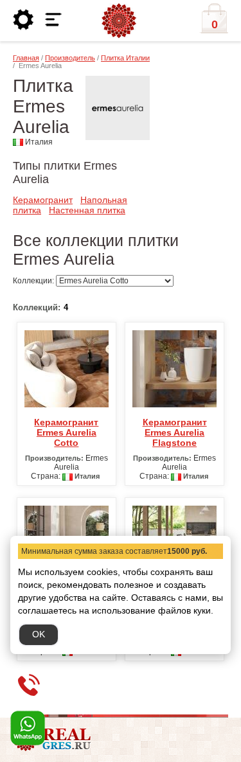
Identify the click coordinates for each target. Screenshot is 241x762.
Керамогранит (43, 200)
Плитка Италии (125, 58)
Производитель (70, 58)
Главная (26, 58)
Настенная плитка (87, 210)
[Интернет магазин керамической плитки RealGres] (119, 21)
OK (38, 634)
